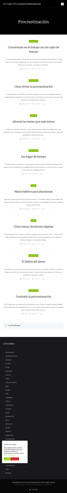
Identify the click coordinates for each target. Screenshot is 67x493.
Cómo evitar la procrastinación (33, 86)
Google (7, 390)
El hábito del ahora (33, 261)
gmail (7, 386)
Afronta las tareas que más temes (33, 121)
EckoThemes (33, 484)
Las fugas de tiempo (33, 156)
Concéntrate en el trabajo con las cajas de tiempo (33, 49)
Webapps (8, 473)
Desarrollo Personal (11, 356)
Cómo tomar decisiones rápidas (33, 226)
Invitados (8, 409)
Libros (7, 420)
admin (26, 173)
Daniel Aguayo (26, 68)
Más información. (10, 455)
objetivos (8, 431)
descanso (8, 360)
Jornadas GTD (9, 416)
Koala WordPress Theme (21, 484)
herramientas (9, 405)
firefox (7, 378)
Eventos (7, 375)
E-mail (7, 367)
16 (44, 103)
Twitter (34, 489)
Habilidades (8, 397)
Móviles (7, 428)
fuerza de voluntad (11, 382)
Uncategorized (9, 465)
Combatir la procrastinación (33, 296)
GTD (6, 394)
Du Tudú (7, 363)
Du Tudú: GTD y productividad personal (22, 4)
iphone (7, 412)
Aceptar (7, 459)
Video (7, 469)
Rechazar (15, 459)
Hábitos (33, 185)
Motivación (33, 115)
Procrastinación (33, 80)
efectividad (8, 371)
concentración (33, 41)
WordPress (49, 484)
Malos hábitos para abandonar (33, 191)
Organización (9, 435)
